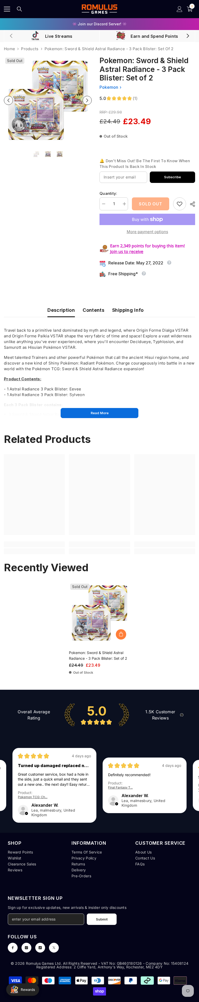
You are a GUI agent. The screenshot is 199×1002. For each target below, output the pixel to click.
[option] (48, 100)
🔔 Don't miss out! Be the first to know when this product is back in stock (145, 163)
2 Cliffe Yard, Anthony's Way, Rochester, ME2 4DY (118, 967)
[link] (179, 203)
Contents (93, 310)
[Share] (190, 204)
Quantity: (108, 193)
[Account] (179, 9)
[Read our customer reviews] (99, 715)
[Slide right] (187, 36)
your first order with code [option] (99, 24)
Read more (100, 413)
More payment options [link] (147, 231)
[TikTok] (40, 948)
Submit (102, 919)
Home (9, 48)
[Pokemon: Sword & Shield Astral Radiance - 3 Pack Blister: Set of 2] (99, 612)
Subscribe (172, 177)
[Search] (19, 9)
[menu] (7, 9)
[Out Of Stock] (121, 634)
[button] (8, 100)
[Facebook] (13, 948)
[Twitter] (54, 948)
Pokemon (109, 87)
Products (29, 48)
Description (61, 310)
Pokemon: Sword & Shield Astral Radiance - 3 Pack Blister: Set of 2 (98, 655)
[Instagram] (26, 948)
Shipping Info (128, 310)
